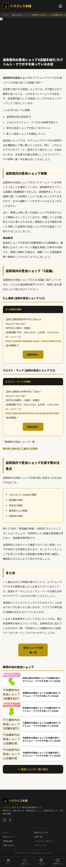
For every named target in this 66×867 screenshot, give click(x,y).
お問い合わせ (8, 845)
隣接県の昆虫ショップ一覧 (20, 441)
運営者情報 (7, 841)
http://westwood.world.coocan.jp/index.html (32, 413)
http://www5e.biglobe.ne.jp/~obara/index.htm (33, 341)
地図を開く (33, 354)
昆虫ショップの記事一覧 (33, 650)
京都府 (34, 448)
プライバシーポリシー (44, 841)
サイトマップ (40, 845)
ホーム (6, 14)
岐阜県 (15, 448)
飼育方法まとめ (41, 832)
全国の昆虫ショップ (20, 14)
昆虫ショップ (8, 836)
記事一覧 (38, 836)
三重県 (25, 448)
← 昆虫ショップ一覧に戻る (33, 769)
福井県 (6, 448)
